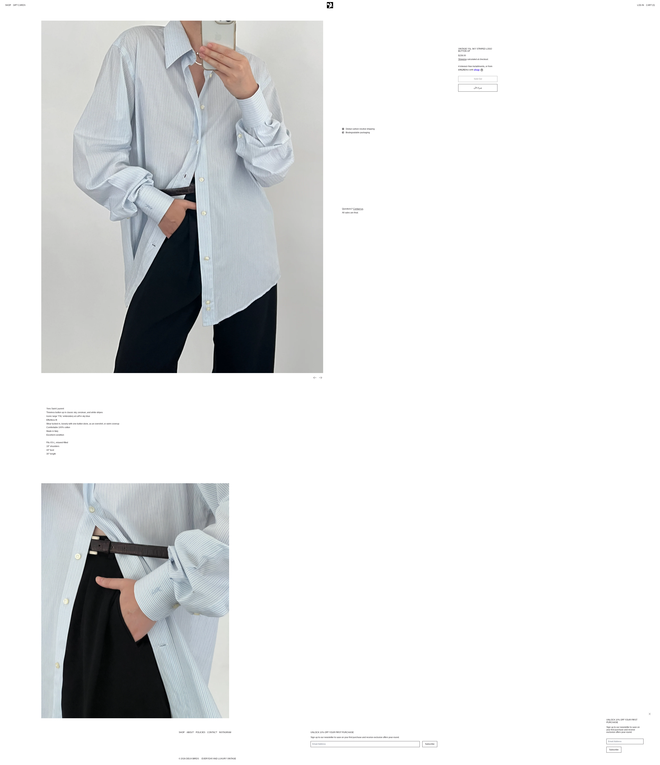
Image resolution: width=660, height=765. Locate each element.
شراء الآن (478, 88)
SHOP (182, 732)
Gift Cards (19, 5)
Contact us (358, 209)
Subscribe (614, 749)
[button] (182, 197)
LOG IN (640, 5)
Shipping (462, 59)
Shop (8, 5)
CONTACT (212, 732)
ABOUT (190, 732)
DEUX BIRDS (192, 758)
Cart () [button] (650, 5)
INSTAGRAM (225, 732)
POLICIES (200, 732)
